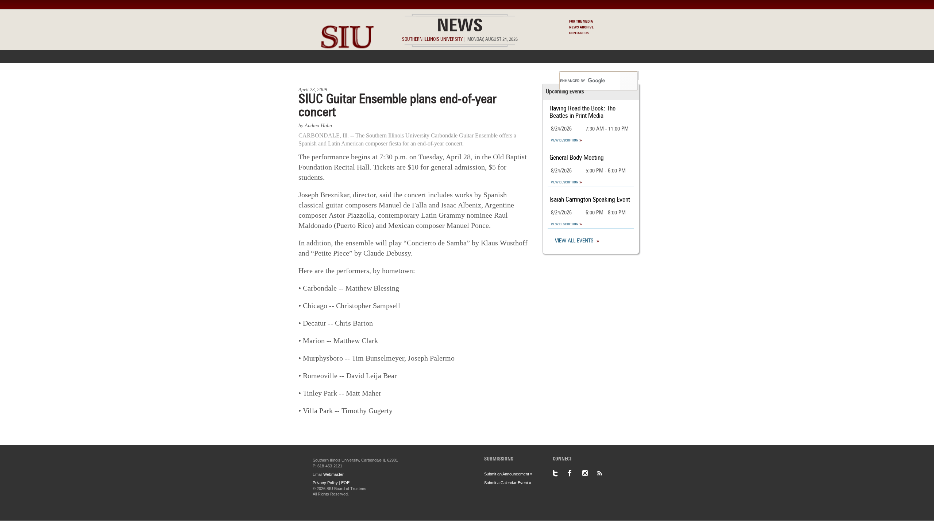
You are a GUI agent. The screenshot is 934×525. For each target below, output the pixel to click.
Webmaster (333, 474)
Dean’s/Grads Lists (527, 75)
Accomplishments (412, 75)
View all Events (574, 241)
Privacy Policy (325, 483)
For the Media (581, 21)
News (460, 27)
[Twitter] (560, 473)
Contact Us (579, 33)
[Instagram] (589, 473)
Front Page (317, 75)
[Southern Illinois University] (347, 66)
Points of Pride (469, 75)
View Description (564, 140)
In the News (360, 75)
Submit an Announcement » (508, 474)
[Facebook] (574, 473)
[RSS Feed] (604, 473)
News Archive (581, 27)
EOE (345, 483)
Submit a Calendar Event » (507, 483)
